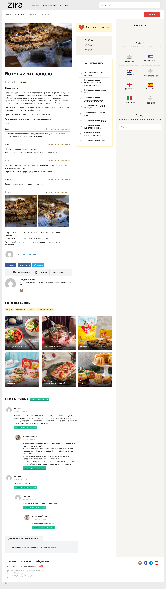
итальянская (129, 102)
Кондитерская (49, 5)
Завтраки (22, 14)
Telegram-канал (58, 272)
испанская (150, 88)
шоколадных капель (93, 128)
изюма (104, 120)
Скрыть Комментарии (40, 399)
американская (150, 60)
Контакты (26, 561)
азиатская (129, 61)
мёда (103, 140)
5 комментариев (24, 272)
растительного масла (93, 135)
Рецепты (34, 5)
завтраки (9, 309)
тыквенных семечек (93, 100)
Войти (152, 14)
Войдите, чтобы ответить (25, 427)
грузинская (129, 88)
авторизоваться (55, 547)
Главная (10, 14)
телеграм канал (33, 242)
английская (129, 74)
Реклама (11, 561)
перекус (31, 309)
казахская (150, 103)
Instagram (43, 272)
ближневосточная (150, 76)
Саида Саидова (29, 254)
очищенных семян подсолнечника (92, 83)
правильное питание (45, 309)
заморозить (20, 309)
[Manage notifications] (6, 583)
